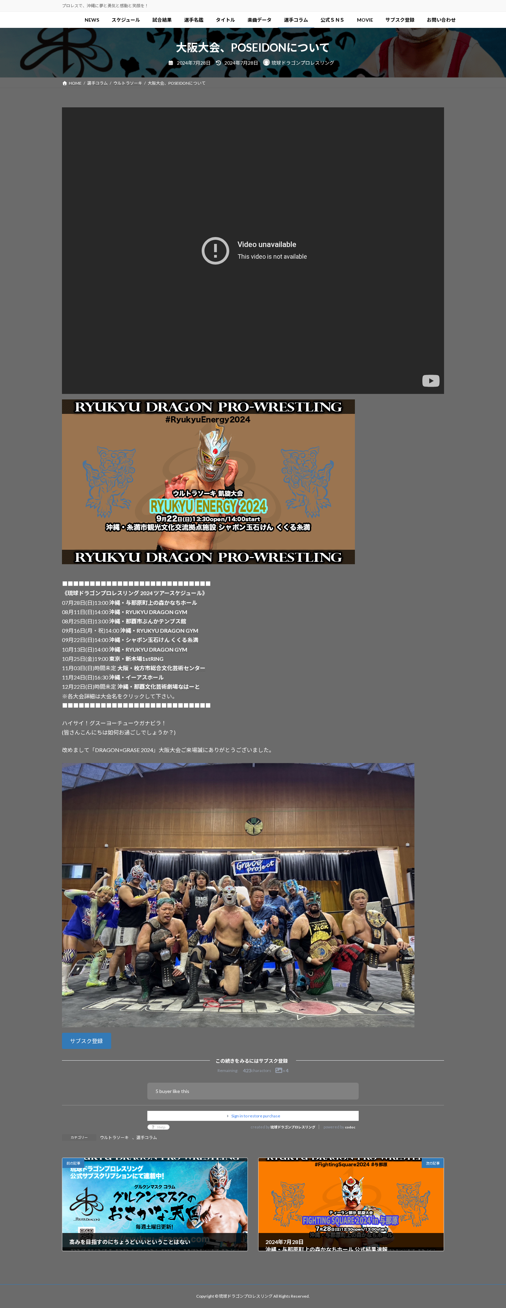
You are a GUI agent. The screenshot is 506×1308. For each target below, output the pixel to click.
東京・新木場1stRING (136, 658)
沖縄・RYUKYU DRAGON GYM (148, 612)
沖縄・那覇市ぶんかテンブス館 (147, 621)
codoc (350, 1127)
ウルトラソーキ (114, 1137)
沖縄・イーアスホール (136, 677)
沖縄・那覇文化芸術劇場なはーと (158, 686)
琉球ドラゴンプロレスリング (293, 1127)
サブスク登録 (86, 1041)
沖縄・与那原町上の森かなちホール (153, 602)
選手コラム (146, 1137)
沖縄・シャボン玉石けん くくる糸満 (153, 639)
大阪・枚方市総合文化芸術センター (161, 668)
